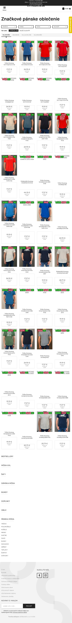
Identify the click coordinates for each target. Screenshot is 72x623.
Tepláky (4, 550)
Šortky (4, 553)
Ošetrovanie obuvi (7, 587)
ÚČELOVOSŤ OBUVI (7, 590)
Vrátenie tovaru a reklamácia (10, 578)
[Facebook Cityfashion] (39, 575)
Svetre (4, 535)
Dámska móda (8, 483)
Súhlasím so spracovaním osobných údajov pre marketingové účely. (15, 611)
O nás (3, 569)
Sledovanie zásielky (7, 596)
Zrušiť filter (23, 30)
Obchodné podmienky (8, 575)
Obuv (3, 510)
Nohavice (5, 544)
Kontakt (3, 572)
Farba (22, 26)
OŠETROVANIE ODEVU (8, 593)
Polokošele (6, 527)
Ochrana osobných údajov (9, 581)
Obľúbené (15, 35)
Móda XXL (6, 465)
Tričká (3, 524)
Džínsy (4, 547)
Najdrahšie (38, 35)
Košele (4, 529)
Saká (3, 538)
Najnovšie (6, 35)
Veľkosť (56, 26)
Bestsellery (7, 456)
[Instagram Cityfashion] (45, 575)
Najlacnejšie (26, 35)
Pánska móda (7, 519)
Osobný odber (5, 584)
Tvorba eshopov (13, 616)
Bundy (4, 492)
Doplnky (5, 501)
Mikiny (3, 532)
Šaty (3, 474)
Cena (38, 26)
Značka (5, 26)
